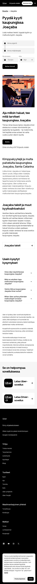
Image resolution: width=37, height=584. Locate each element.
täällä (6, 572)
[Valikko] (35, 3)
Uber (4, 3)
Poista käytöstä (20, 579)
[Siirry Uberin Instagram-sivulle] (13, 543)
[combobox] (7, 43)
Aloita (7, 142)
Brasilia (5, 11)
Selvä (30, 579)
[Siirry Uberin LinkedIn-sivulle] (3, 543)
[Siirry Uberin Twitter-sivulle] (18, 543)
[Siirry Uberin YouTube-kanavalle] (8, 543)
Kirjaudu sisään (14, 3)
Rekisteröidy (27, 3)
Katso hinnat (10, 66)
